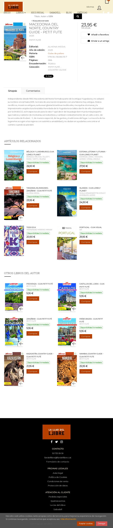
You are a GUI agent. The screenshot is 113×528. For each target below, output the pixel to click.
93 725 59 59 (57, 453)
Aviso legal (58, 473)
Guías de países (56, 53)
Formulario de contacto (57, 461)
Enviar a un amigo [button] (100, 41)
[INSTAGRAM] (61, 441)
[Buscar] (78, 16)
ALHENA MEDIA (56, 46)
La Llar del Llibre (57, 505)
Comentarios (33, 90)
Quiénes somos (58, 501)
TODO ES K (31, 227)
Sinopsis (12, 90)
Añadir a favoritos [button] (100, 34)
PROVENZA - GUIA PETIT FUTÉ (39, 284)
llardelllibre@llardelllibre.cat (57, 457)
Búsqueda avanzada (40, 21)
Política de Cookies (58, 477)
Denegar (101, 523)
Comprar (32, 171)
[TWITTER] (108, 12)
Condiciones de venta (57, 481)
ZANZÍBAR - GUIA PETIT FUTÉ (39, 319)
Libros (20, 12)
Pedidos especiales (58, 496)
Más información (68, 519)
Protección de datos (58, 485)
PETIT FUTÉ (35, 40)
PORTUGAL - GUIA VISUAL (90, 227)
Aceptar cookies (86, 523)
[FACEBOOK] (103, 12)
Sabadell (58, 509)
